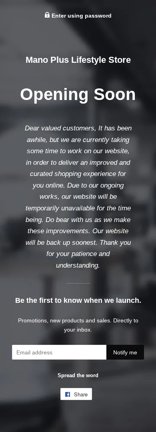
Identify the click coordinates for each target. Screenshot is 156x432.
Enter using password (81, 15)
